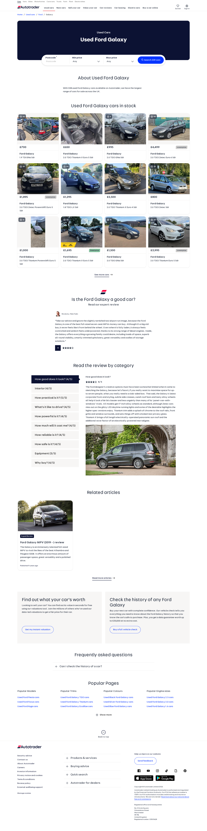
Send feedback (145, 761)
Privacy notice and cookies (30, 775)
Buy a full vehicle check (125, 630)
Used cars (49, 8)
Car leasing (119, 8)
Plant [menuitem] (71, 2)
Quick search (79, 774)
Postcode (50, 58)
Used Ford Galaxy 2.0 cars (160, 702)
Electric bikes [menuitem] (80, 2)
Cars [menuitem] (19, 2)
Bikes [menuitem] (30, 2)
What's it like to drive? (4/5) (52, 407)
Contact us (22, 760)
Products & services (84, 758)
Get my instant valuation (37, 630)
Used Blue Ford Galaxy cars (118, 706)
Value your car (90, 8)
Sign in (187, 9)
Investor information (26, 771)
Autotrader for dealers (85, 783)
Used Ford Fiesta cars (28, 697)
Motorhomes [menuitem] (39, 2)
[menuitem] (49, 8)
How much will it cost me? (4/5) (55, 425)
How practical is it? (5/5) (51, 398)
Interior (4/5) (43, 388)
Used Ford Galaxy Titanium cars (76, 702)
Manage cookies (24, 793)
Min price (77, 58)
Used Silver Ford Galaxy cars (118, 702)
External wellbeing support (30, 787)
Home (20, 15)
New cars (61, 8)
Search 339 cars (152, 60)
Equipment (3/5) (45, 453)
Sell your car (74, 8)
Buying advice (80, 766)
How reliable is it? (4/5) (50, 435)
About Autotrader (25, 764)
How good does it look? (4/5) (53, 379)
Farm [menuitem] (65, 2)
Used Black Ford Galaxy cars (118, 697)
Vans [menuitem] (25, 2)
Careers (21, 768)
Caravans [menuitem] (51, 2)
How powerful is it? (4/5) (51, 416)
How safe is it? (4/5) (48, 444)
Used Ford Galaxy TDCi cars (74, 697)
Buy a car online (150, 8)
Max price (111, 58)
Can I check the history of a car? (81, 666)
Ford (40, 15)
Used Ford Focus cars (28, 702)
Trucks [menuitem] (59, 2)
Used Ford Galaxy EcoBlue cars (76, 706)
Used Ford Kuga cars (27, 706)
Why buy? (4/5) (45, 463)
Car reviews (106, 8)
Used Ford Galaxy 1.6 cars (160, 706)
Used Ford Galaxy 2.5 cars (160, 697)
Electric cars (134, 8)
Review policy (24, 783)
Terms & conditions (26, 779)
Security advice (24, 756)
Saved (178, 9)
